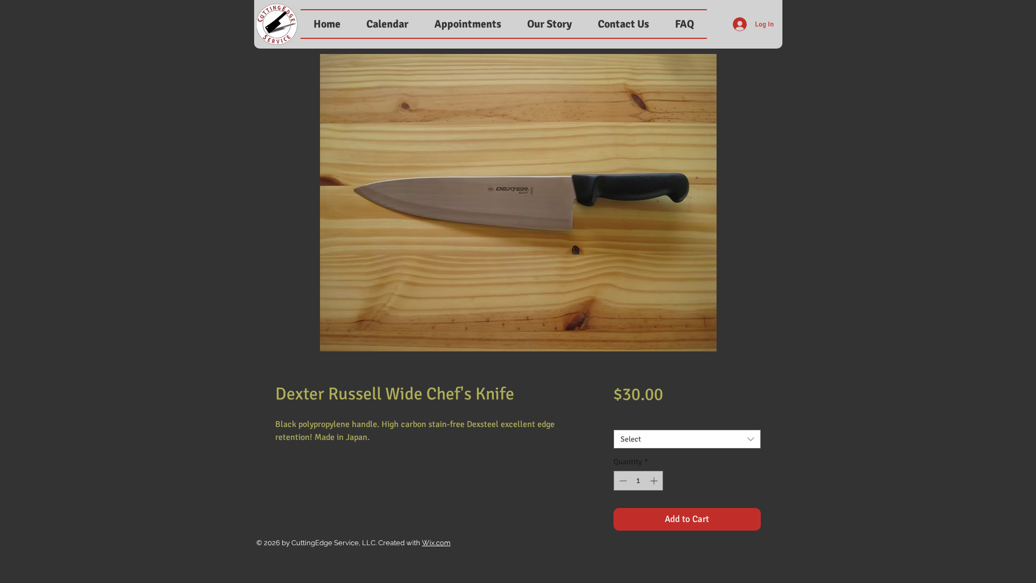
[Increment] (655, 480)
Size (623, 420)
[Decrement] (622, 480)
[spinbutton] (638, 480)
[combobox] (687, 439)
